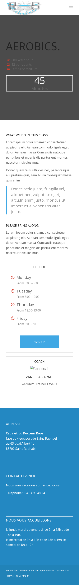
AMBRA (25, 575)
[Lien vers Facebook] (59, 580)
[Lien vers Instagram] (64, 580)
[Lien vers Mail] (70, 580)
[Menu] (71, 7)
